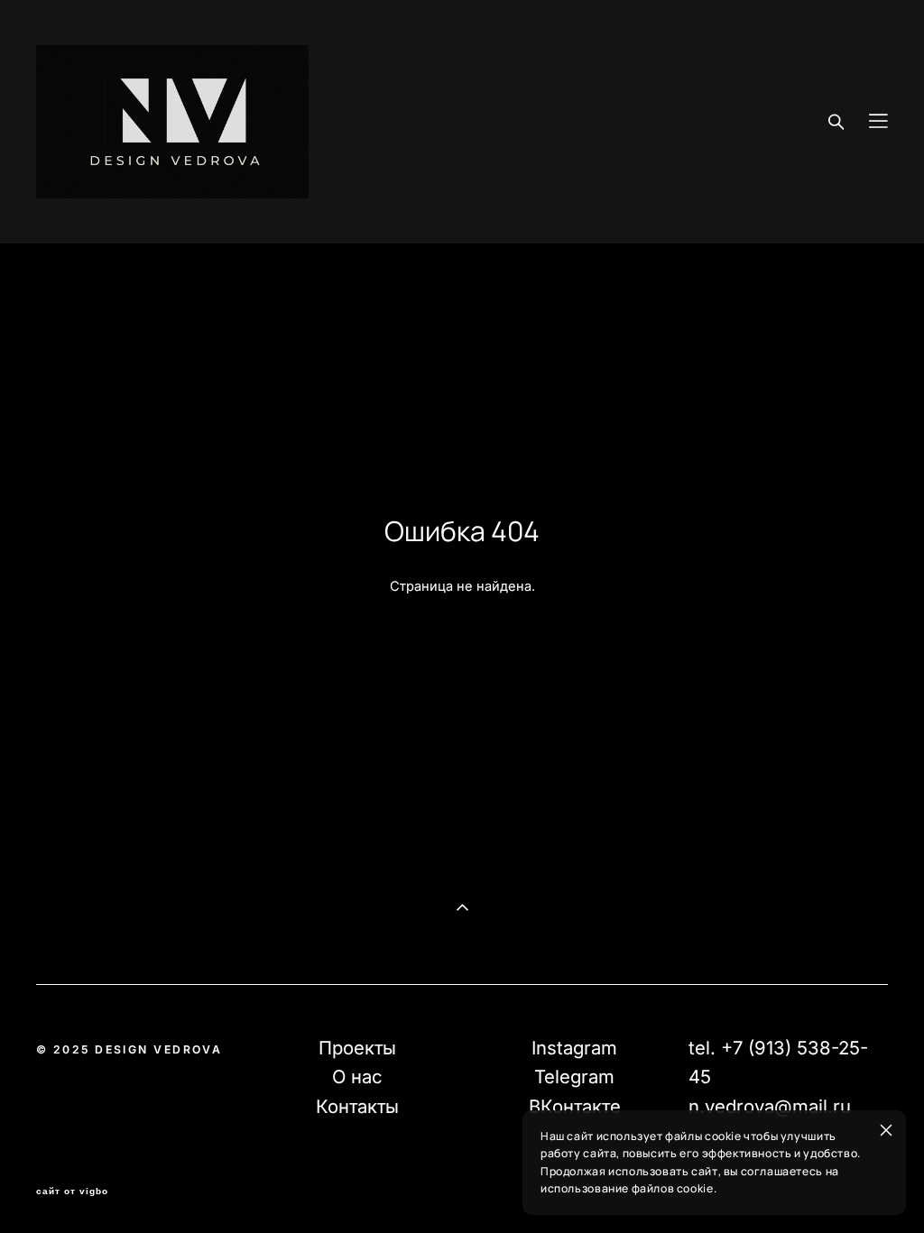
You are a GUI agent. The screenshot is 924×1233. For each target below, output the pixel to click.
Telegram (574, 1076)
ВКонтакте (575, 1106)
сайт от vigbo (72, 1191)
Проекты (357, 1047)
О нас (357, 1076)
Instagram (574, 1047)
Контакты (357, 1106)
